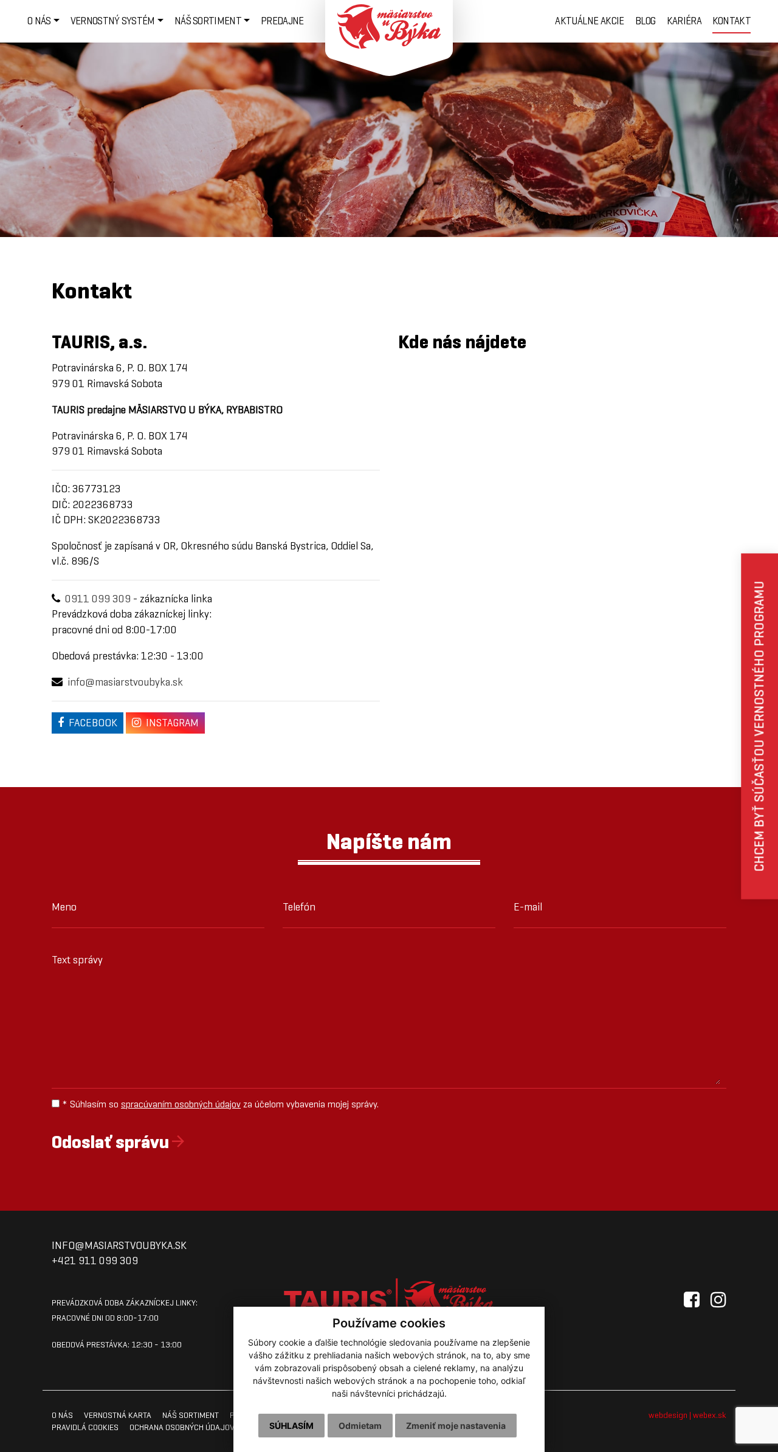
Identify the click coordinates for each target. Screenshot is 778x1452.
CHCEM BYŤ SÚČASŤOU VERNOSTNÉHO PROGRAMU (759, 726)
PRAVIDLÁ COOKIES (85, 1427)
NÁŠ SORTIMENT (190, 1414)
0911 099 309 (98, 598)
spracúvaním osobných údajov (181, 1104)
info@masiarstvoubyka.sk (125, 682)
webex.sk (709, 1414)
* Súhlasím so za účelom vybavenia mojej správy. (219, 1104)
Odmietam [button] (360, 1425)
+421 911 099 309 (95, 1260)
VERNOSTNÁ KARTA (117, 1414)
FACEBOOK (93, 722)
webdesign (668, 1414)
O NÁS (62, 1414)
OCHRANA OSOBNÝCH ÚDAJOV (182, 1427)
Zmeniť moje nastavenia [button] (456, 1425)
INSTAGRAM (172, 722)
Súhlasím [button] (291, 1425)
